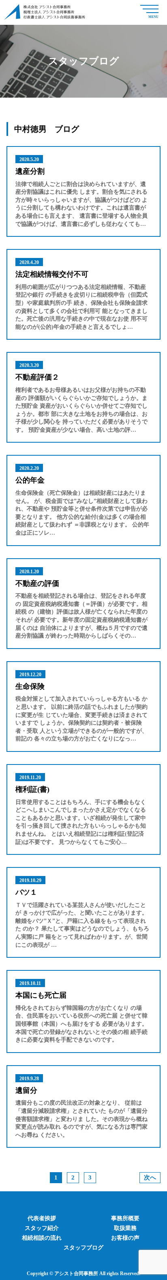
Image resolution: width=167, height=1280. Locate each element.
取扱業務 (125, 1228)
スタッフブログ (83, 1248)
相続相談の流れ (42, 1238)
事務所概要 (125, 1218)
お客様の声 (125, 1238)
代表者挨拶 (42, 1218)
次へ (150, 1177)
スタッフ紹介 (42, 1228)
